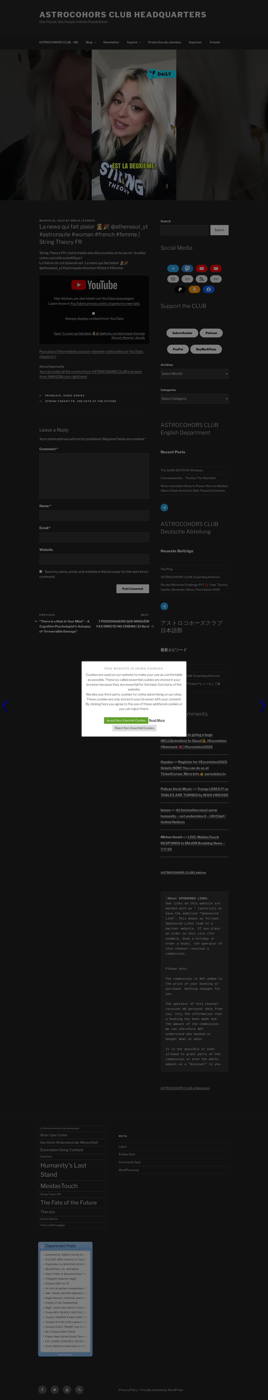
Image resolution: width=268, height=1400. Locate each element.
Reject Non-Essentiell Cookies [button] (134, 728)
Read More (157, 720)
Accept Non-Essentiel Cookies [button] (126, 720)
